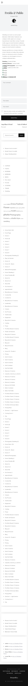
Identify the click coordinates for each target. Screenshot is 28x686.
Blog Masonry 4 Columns (11, 306)
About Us (7, 278)
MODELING (7, 174)
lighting (20, 207)
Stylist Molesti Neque (10, 629)
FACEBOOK (10, 673)
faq (6, 416)
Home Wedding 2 (9, 272)
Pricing (6, 354)
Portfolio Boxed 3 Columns (12, 337)
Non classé (8, 180)
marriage (9, 211)
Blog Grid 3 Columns (10, 334)
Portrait (7, 182)
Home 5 (7, 247)
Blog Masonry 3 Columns (11, 300)
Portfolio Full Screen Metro (12, 405)
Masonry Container (10, 382)
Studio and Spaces (10, 331)
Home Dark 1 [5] (9, 444)
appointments (8, 289)
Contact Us (8, 297)
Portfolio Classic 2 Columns (12, 396)
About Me (7, 283)
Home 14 (7, 261)
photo (6, 214)
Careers (7, 309)
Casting (7, 323)
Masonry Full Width (10, 385)
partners (21, 211)
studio (13, 218)
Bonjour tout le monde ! (11, 148)
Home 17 (7, 266)
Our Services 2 (8, 286)
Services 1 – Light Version (11, 410)
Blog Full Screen (9, 345)
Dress (13, 204)
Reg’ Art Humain (9, 258)
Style (18, 218)
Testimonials (8, 314)
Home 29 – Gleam (9, 264)
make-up (5, 211)
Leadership (8, 303)
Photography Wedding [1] (12, 255)
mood (17, 211)
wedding (7, 221)
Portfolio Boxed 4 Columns (12, 393)
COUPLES (7, 165)
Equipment (8, 317)
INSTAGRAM (6, 671)
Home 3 (7, 241)
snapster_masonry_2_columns (13, 374)
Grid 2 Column (8, 357)
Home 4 (7, 244)
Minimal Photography (10, 269)
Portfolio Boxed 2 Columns (12, 328)
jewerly (17, 207)
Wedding (7, 191)
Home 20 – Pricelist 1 (10, 351)
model (13, 211)
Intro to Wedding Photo (16, 643)
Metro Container (9, 388)
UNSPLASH (18, 673)
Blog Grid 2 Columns (10, 320)
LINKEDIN (22, 671)
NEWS (6, 177)
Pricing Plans (8, 407)
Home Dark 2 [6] (9, 230)
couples (8, 204)
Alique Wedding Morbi (10, 154)
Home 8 (7, 252)
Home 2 (7, 235)
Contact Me (8, 295)
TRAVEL (7, 188)
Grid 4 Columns (9, 362)
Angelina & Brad (6, 124)
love (23, 207)
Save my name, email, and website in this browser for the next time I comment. (14, 112)
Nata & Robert (22, 124)
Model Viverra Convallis (11, 151)
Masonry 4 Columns (10, 376)
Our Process (8, 312)
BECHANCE (15, 671)
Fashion (7, 168)
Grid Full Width (9, 368)
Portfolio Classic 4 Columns (12, 402)
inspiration (13, 207)
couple (5, 204)
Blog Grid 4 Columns (10, 340)
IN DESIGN (7, 171)
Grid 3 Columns (9, 359)
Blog (6, 348)
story (10, 218)
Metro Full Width (9, 390)
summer (21, 218)
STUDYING (7, 185)
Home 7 (7, 250)
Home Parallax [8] (9, 275)
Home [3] (7, 238)
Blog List (7, 343)
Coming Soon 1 (9, 413)
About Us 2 (8, 281)
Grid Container (9, 365)
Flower (7, 207)
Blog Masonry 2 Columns (11, 292)
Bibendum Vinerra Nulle (11, 631)
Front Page (8, 233)
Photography (15, 215)
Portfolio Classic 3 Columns (12, 399)
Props (6, 326)
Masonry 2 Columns (10, 371)
